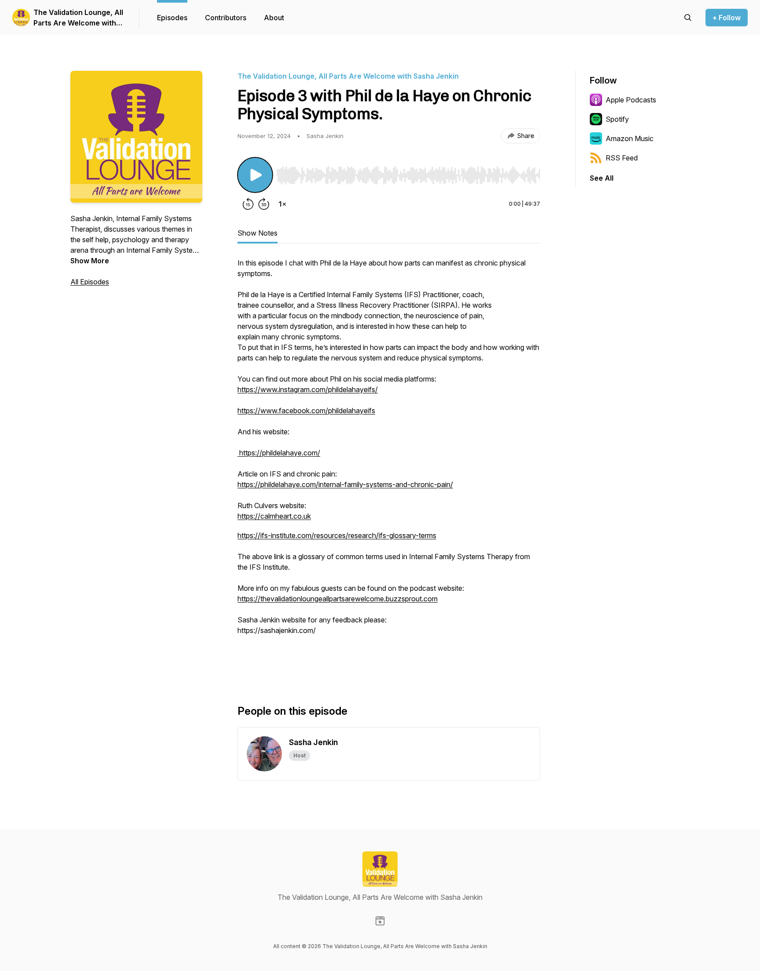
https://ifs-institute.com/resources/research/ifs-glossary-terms (337, 535)
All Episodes (89, 281)
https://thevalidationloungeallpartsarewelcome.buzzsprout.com (338, 598)
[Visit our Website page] (380, 920)
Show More (89, 260)
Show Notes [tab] (258, 233)
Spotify (617, 119)
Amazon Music (630, 138)
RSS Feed (622, 157)
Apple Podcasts (631, 99)
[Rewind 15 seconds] (248, 204)
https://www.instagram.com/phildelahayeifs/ (308, 389)
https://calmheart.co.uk (274, 516)
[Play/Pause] (255, 175)
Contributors (225, 17)
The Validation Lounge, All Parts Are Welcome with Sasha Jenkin (78, 18)
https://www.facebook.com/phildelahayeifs (306, 410)
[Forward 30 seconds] (264, 204)
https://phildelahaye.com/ (279, 452)
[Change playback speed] (282, 204)
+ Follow (726, 17)
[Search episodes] (687, 17)
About (274, 17)
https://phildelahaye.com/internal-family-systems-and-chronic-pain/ (345, 484)
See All (602, 178)
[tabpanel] (389, 467)
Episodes (172, 17)
